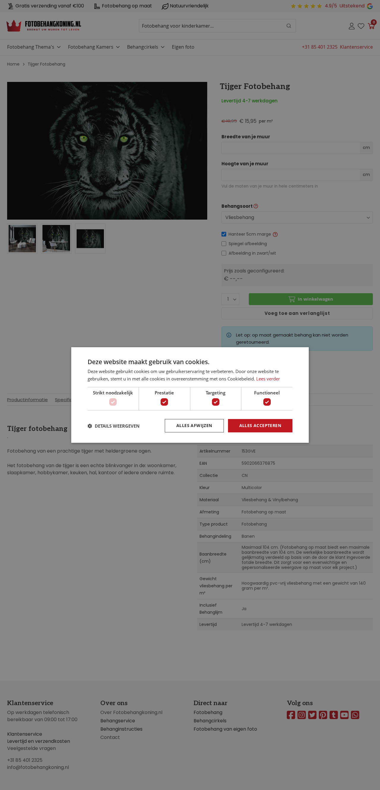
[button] (114, 426)
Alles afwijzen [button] (194, 425)
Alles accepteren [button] (260, 425)
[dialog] (190, 395)
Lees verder (268, 379)
